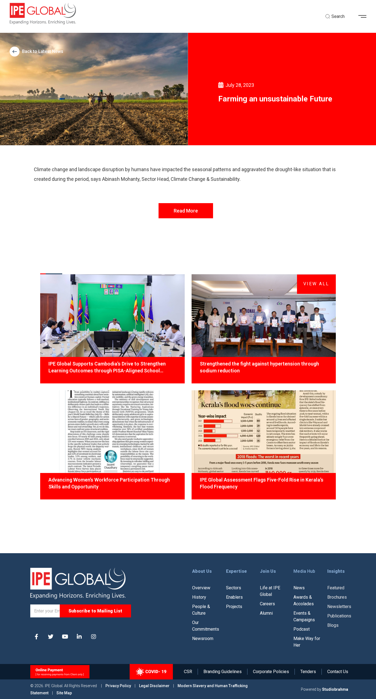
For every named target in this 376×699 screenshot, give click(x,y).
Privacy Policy (118, 686)
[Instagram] (94, 637)
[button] (364, 16)
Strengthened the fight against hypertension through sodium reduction (259, 367)
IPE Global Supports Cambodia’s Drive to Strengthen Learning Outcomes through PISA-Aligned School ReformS (107, 367)
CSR (188, 672)
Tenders (308, 672)
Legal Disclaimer (154, 686)
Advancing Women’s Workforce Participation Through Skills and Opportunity (109, 483)
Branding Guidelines (222, 672)
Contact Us (337, 672)
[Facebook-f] (36, 637)
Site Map (64, 693)
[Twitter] (51, 637)
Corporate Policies (271, 672)
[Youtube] (65, 637)
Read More (186, 211)
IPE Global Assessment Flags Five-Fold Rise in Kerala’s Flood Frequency (261, 483)
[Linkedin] (79, 637)
